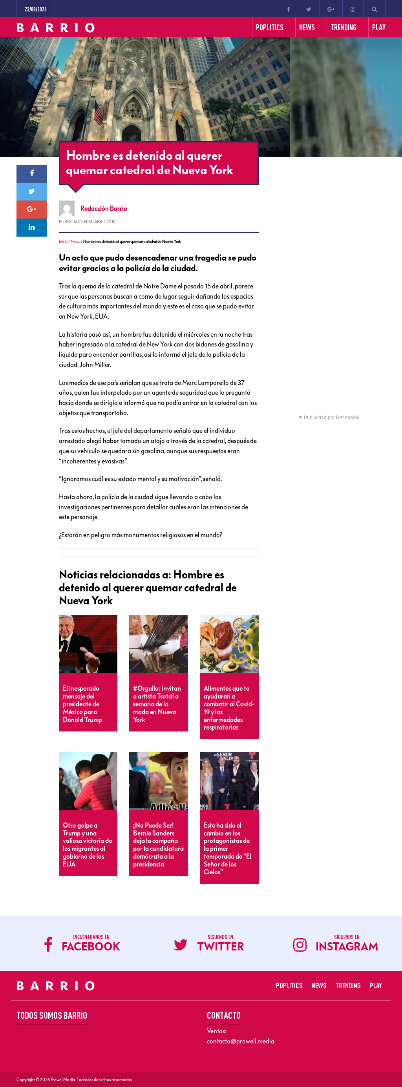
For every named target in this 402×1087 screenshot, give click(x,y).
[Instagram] (353, 8)
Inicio (63, 241)
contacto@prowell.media (240, 1041)
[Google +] (331, 8)
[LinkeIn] (31, 228)
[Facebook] (288, 8)
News (75, 241)
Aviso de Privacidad (152, 1079)
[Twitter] (308, 8)
